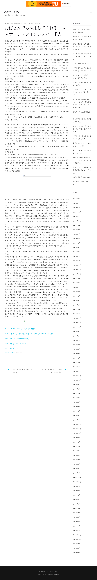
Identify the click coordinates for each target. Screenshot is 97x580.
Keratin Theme (42, 574)
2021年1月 (76, 473)
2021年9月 (76, 437)
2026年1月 (76, 207)
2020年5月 (76, 508)
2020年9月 (76, 490)
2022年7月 (76, 393)
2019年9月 (76, 544)
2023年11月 (77, 322)
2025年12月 (77, 212)
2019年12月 (77, 530)
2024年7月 (76, 287)
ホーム (89, 12)
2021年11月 (77, 429)
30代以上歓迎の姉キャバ (81, 177)
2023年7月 (76, 340)
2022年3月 (76, 411)
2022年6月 (76, 398)
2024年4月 (76, 300)
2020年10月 (77, 486)
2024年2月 (76, 309)
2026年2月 (76, 203)
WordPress (56, 574)
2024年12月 (77, 265)
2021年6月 (76, 451)
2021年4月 (76, 460)
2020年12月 (77, 477)
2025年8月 (76, 230)
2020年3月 (76, 517)
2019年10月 (77, 539)
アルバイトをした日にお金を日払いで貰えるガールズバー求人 (82, 128)
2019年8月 (76, 548)
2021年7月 (76, 446)
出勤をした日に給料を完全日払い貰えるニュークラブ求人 (82, 170)
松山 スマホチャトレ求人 (14, 349)
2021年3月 (76, 464)
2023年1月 (76, 367)
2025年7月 (76, 234)
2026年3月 (76, 199)
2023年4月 (76, 353)
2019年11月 (77, 535)
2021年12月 (77, 424)
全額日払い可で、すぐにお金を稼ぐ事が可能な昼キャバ (82, 92)
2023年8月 (76, 336)
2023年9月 (76, 331)
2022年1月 (76, 420)
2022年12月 (77, 371)
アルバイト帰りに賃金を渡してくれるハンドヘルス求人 (82, 56)
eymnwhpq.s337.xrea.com (19, 23)
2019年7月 (76, 552)
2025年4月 (76, 247)
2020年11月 (77, 482)
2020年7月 (76, 499)
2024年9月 (76, 278)
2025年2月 (76, 256)
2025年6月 (76, 238)
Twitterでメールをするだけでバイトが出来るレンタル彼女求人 (82, 160)
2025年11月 (77, 216)
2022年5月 (76, 402)
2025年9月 (76, 225)
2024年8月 (76, 283)
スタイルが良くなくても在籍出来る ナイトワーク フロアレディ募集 (29, 334)
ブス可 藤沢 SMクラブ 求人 (82, 63)
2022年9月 (76, 384)
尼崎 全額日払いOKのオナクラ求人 (17, 339)
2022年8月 (76, 389)
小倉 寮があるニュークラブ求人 (16, 344)
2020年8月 (76, 495)
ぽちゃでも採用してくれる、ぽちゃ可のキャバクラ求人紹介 (82, 46)
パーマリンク (9, 352)
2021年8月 (76, 442)
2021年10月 (77, 433)
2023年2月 (76, 362)
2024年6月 (76, 292)
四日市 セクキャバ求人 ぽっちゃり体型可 (20, 329)
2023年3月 (76, 358)
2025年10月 (77, 221)
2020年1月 (76, 526)
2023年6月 (76, 345)
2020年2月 (76, 521)
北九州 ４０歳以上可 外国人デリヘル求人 (52, 371)
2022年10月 (77, 380)
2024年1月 (76, 314)
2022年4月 (76, 406)
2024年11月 (77, 269)
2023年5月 (76, 349)
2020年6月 (76, 504)
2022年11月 (77, 376)
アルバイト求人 (12, 11)
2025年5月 (76, 243)
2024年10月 (77, 274)
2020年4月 (76, 513)
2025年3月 (76, 252)
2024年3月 (76, 305)
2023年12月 (77, 318)
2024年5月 (76, 296)
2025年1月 (76, 261)
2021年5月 (76, 455)
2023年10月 (77, 327)
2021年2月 (76, 468)
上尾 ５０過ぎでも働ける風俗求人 (22, 371)
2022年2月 (76, 415)
